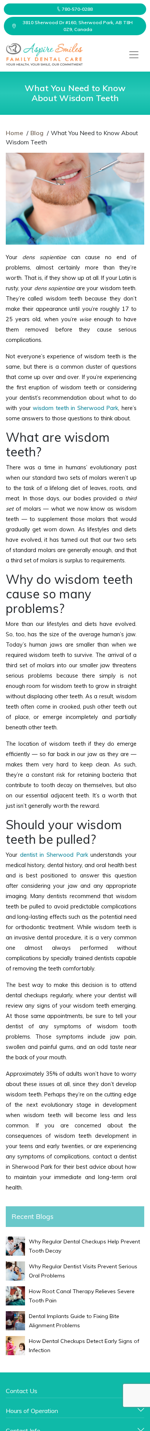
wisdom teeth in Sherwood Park (75, 408)
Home (14, 133)
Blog (36, 133)
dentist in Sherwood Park (54, 854)
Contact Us (21, 1391)
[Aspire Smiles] (44, 54)
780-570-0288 (77, 9)
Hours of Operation (32, 1411)
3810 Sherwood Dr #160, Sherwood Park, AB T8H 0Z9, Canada (78, 26)
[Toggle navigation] (133, 54)
